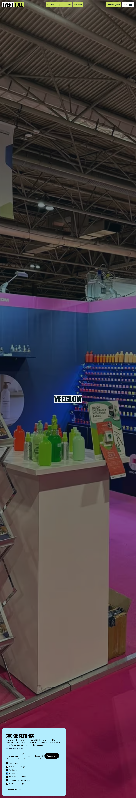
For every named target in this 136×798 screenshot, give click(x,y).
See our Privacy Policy (16, 748)
